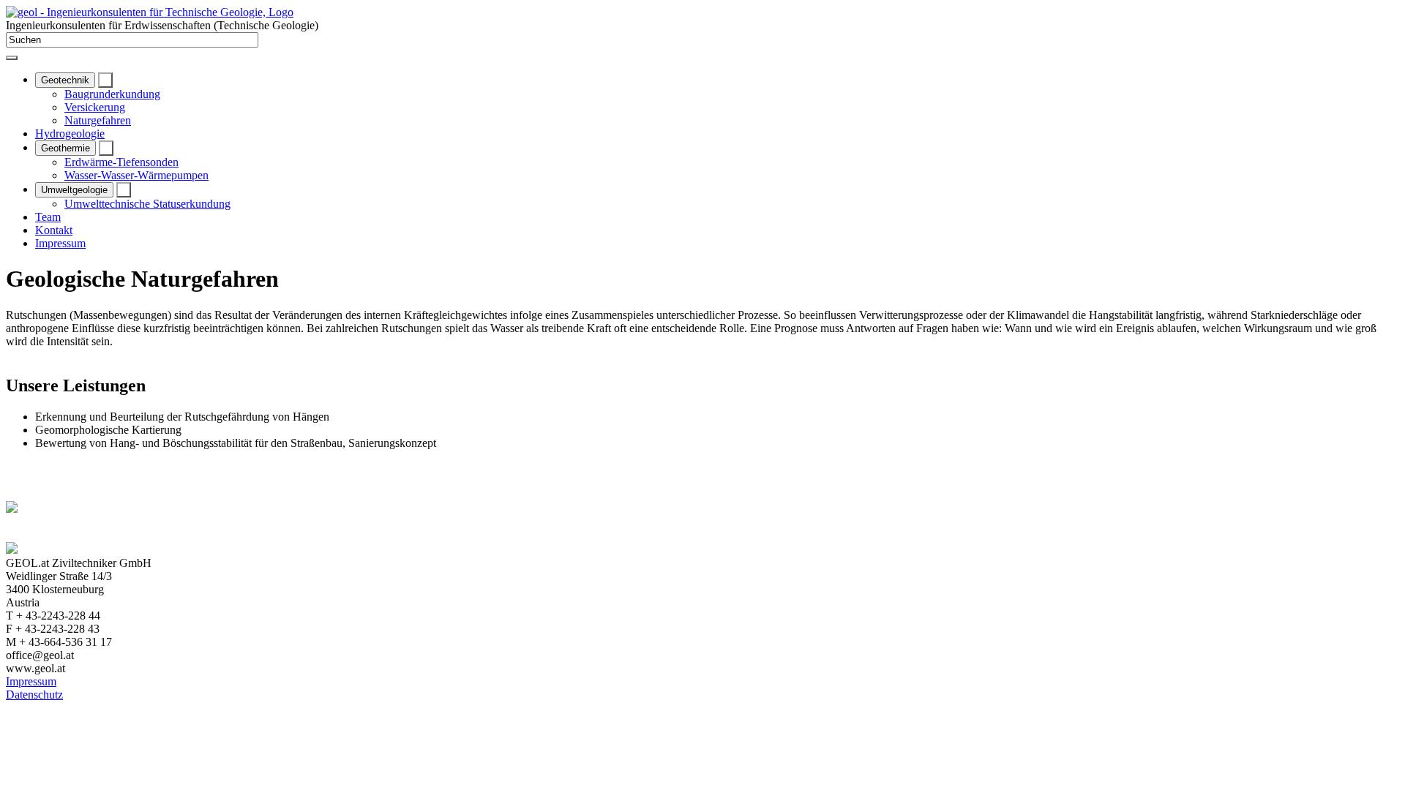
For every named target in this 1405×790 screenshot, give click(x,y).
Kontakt (53, 230)
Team (48, 217)
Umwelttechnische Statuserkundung (147, 204)
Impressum (60, 243)
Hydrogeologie (70, 133)
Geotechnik (65, 80)
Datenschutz (34, 694)
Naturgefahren (97, 120)
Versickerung (94, 107)
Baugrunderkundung (112, 94)
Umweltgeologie (74, 189)
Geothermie (65, 148)
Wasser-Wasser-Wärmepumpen (136, 175)
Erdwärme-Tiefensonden (121, 162)
